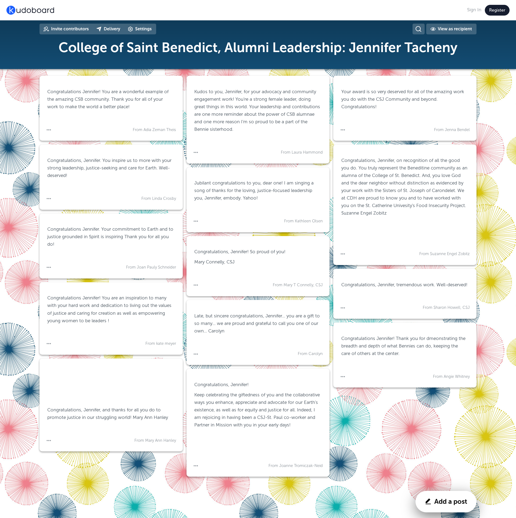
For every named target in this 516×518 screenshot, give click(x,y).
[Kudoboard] (30, 10)
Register (497, 10)
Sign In (474, 9)
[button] (49, 130)
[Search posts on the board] (418, 29)
